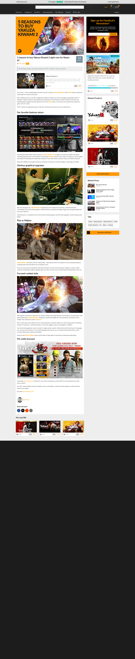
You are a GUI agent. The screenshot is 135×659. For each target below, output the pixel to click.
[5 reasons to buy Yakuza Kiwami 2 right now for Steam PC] (27, 410)
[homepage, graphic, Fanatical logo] (24, 7)
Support (117, 12)
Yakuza (90, 221)
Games (27, 63)
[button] (21, 2)
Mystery (68, 12)
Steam (104, 225)
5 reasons (110, 225)
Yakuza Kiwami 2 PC (28, 391)
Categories (28, 12)
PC (100, 225)
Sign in (106, 7)
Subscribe (113, 34)
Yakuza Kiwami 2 (28, 381)
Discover (18, 12)
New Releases (59, 12)
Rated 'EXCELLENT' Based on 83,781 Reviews (75, 1)
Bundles (36, 12)
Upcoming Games (48, 12)
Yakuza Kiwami (98, 221)
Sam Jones (22, 63)
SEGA (115, 221)
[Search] (82, 7)
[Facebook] (18, 410)
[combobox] (69, 7)
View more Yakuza (103, 174)
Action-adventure (93, 225)
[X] (23, 410)
